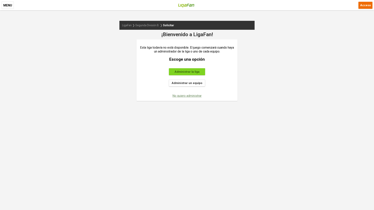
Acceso (365, 5)
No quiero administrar (187, 96)
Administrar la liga (187, 72)
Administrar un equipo (187, 83)
